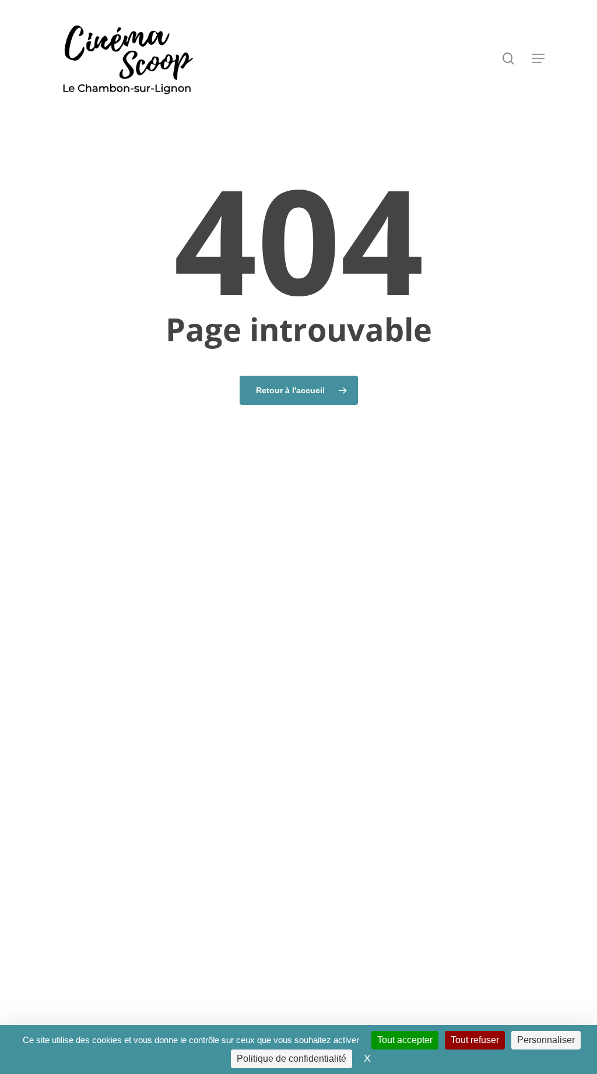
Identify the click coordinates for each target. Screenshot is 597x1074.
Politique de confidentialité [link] (291, 1058)
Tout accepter (405, 1040)
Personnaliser (546, 1040)
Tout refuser (475, 1040)
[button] (538, 58)
